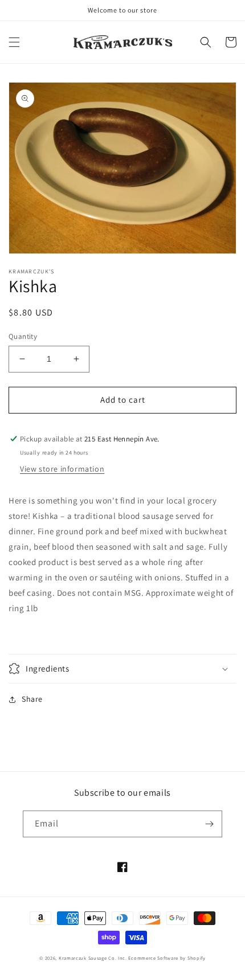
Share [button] (32, 699)
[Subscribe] (209, 824)
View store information (62, 469)
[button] (14, 42)
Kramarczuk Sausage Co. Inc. (93, 958)
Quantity (23, 336)
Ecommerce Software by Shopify (166, 958)
